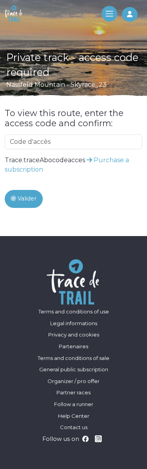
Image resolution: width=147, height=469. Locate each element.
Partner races (73, 392)
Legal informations (73, 323)
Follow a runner (73, 404)
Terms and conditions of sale (73, 358)
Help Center (73, 416)
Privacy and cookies (73, 334)
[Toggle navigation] (109, 13)
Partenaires (73, 346)
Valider (26, 198)
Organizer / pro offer (73, 381)
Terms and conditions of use (73, 311)
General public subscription (73, 369)
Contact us (73, 427)
